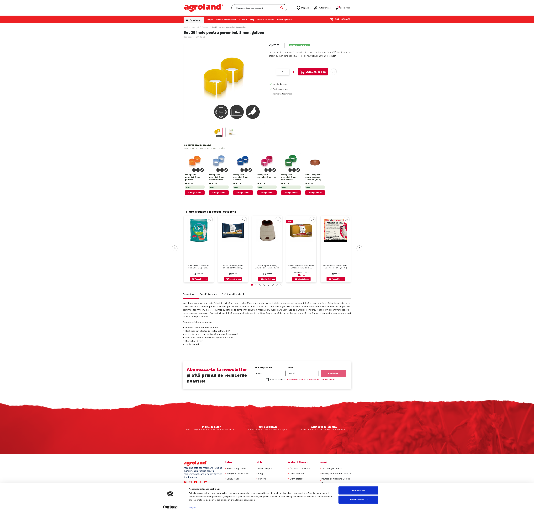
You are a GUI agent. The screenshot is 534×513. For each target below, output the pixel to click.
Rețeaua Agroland (236, 468)
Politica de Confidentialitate (322, 379)
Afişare (192, 507)
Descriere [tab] (189, 294)
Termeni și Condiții (331, 468)
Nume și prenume (263, 367)
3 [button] (260, 285)
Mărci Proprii (265, 468)
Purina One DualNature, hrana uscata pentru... (199, 266)
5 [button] (268, 285)
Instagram (201, 482)
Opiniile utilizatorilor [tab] (234, 294)
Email (290, 367)
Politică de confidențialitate (336, 473)
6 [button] (273, 285)
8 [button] (281, 285)
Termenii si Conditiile (296, 379)
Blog (252, 19)
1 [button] (252, 285)
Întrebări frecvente (300, 468)
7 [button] (277, 285)
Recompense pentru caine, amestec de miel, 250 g (335, 266)
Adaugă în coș (316, 72)
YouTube (191, 482)
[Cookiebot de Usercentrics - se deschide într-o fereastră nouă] (170, 507)
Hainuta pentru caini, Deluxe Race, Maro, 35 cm (267, 266)
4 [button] (264, 285)
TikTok (211, 482)
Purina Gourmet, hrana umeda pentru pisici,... (232, 266)
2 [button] (256, 285)
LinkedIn (206, 482)
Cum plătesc (297, 478)
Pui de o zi (243, 19)
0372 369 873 (342, 19)
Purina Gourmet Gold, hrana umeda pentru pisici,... (301, 266)
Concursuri (233, 478)
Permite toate (358, 490)
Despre (210, 19)
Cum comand (297, 473)
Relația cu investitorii (265, 19)
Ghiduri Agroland (284, 19)
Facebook (185, 482)
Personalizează (356, 499)
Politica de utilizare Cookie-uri (336, 480)
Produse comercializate (226, 19)
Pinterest (196, 482)
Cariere (262, 478)
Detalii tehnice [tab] (208, 294)
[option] (199, 250)
